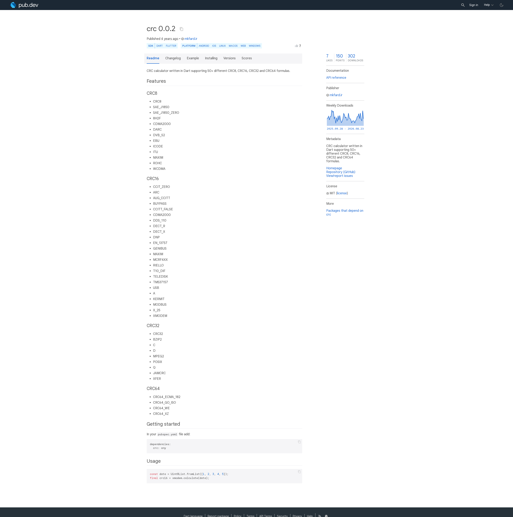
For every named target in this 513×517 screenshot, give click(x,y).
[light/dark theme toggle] (501, 5)
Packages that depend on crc (344, 213)
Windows (254, 45)
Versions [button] (229, 58)
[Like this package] (296, 46)
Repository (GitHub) (340, 172)
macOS (233, 45)
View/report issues (339, 176)
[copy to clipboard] (299, 442)
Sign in (473, 5)
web (243, 45)
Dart (160, 45)
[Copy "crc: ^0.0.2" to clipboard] (182, 29)
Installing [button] (211, 58)
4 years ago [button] (169, 39)
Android (204, 45)
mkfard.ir (191, 39)
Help (487, 5)
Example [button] (193, 58)
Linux (222, 45)
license (342, 193)
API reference (336, 78)
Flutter (171, 45)
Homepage (334, 168)
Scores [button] (247, 58)
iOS (214, 45)
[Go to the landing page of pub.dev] (24, 5)
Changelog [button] (173, 58)
